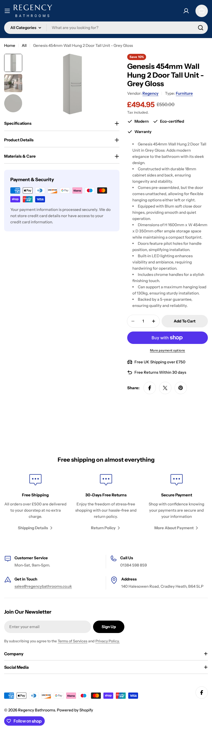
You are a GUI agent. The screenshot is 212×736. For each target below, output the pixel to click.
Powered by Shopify (75, 710)
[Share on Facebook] (149, 388)
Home (9, 45)
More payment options (167, 350)
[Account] (186, 11)
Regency (150, 93)
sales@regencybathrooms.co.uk (43, 586)
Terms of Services (72, 641)
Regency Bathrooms (36, 710)
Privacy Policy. (107, 641)
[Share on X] (165, 388)
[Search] (201, 28)
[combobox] (106, 27)
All (24, 45)
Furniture (184, 93)
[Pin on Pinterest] (181, 388)
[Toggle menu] (7, 11)
